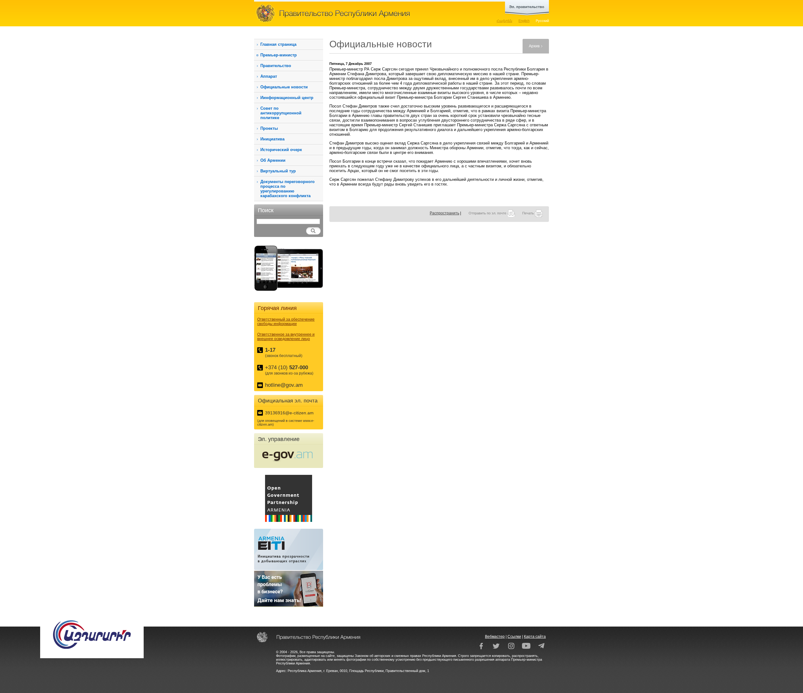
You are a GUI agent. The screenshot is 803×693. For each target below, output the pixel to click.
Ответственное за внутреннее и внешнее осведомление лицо (286, 336)
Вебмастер (495, 636)
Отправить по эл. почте (488, 213)
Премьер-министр (278, 55)
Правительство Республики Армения (361, 13)
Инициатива (272, 139)
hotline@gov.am (284, 385)
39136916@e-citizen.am (289, 412)
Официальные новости (284, 87)
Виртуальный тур (278, 171)
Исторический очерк (281, 149)
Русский (542, 21)
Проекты (269, 128)
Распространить (444, 213)
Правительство (275, 65)
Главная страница (278, 44)
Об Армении (272, 160)
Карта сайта (535, 636)
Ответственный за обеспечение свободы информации (286, 321)
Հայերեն (504, 21)
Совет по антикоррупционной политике (280, 113)
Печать (528, 213)
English (523, 21)
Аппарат (268, 76)
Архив (534, 46)
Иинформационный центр (286, 97)
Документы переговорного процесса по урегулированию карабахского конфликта (287, 188)
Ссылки (514, 636)
